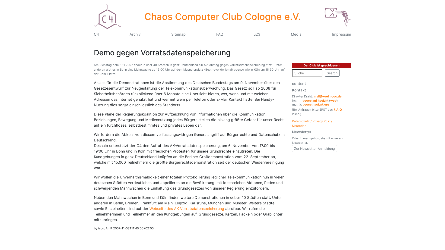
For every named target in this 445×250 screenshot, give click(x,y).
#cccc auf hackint (315, 100)
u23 (257, 34)
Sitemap (178, 34)
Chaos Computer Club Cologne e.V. (222, 16)
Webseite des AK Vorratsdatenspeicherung (186, 208)
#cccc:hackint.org (315, 104)
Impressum (341, 34)
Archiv (135, 34)
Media (296, 34)
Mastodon (299, 126)
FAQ (219, 34)
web (333, 100)
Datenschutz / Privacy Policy (312, 121)
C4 (96, 34)
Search (332, 73)
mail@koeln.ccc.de (328, 96)
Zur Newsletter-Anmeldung (314, 148)
